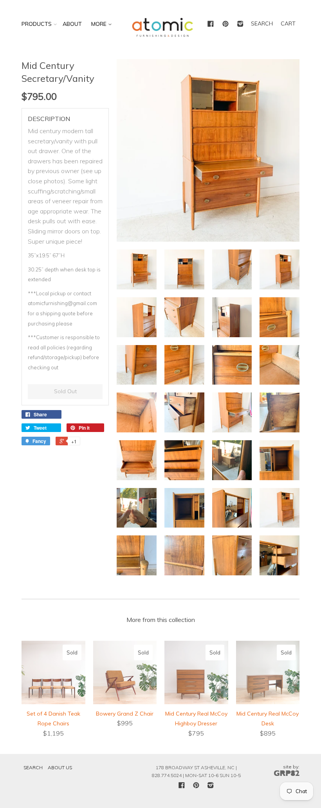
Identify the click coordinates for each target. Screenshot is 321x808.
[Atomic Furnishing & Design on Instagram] (240, 24)
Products (37, 23)
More (99, 23)
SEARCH (262, 23)
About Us (60, 767)
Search (33, 767)
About (72, 23)
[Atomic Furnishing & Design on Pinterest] (225, 24)
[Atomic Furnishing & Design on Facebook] (210, 24)
